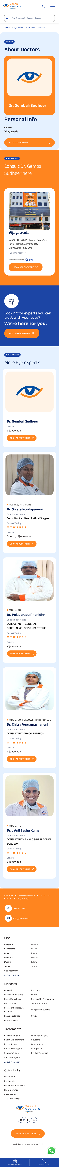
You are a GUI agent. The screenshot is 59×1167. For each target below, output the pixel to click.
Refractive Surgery (13, 1048)
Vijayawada (19, 232)
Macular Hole (10, 1003)
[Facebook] (27, 1120)
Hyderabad (9, 957)
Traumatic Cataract (39, 1003)
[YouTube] (21, 1120)
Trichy (7, 966)
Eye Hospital (9, 1081)
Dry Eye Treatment (39, 1053)
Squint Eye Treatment (14, 1039)
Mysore (7, 962)
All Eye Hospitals (11, 975)
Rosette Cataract (12, 1016)
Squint (34, 994)
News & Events (11, 1090)
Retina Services (11, 1044)
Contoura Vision (11, 1053)
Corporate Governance (14, 1085)
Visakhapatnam (11, 970)
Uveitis (34, 1016)
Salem (34, 962)
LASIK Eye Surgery (39, 1035)
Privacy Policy (10, 1094)
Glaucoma (35, 990)
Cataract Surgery (12, 1035)
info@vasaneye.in (21, 918)
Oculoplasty (36, 1048)
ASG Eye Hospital (11, 1098)
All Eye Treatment (12, 1062)
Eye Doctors (9, 1076)
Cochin (34, 948)
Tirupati (34, 966)
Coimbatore (9, 948)
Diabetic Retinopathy (13, 994)
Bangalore (8, 944)
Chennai (34, 944)
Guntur (34, 953)
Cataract (8, 990)
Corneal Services (38, 1044)
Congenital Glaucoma (40, 1009)
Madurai (34, 957)
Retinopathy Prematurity (42, 999)
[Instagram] (34, 1120)
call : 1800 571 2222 (17, 253)
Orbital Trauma (10, 1020)
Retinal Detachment (13, 999)
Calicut (7, 953)
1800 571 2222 (19, 908)
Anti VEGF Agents (12, 1057)
